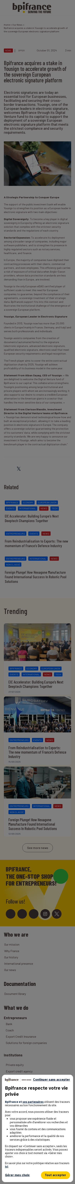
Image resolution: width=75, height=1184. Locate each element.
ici (6, 1166)
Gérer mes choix (17, 1175)
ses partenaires (33, 1102)
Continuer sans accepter (51, 1079)
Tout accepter (55, 1175)
